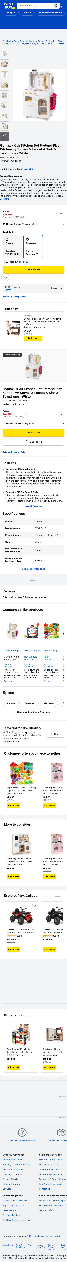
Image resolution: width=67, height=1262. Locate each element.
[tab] (11, 703)
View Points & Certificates (51, 1205)
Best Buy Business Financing (16, 1220)
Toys (40, 41)
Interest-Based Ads (40, 1246)
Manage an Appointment (51, 1174)
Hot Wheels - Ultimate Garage (31, 658)
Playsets (25, 43)
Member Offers (46, 1210)
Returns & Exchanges (13, 1169)
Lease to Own (9, 1210)
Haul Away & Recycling (50, 1184)
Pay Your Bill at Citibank (14, 1205)
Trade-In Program (11, 1184)
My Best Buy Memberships (52, 1200)
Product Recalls (10, 1179)
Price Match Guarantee (14, 1174)
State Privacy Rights (51, 1247)
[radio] (12, 246)
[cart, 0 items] (60, 6)
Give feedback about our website (45, 1236)
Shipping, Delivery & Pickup (16, 1164)
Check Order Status (12, 1159)
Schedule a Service (48, 1169)
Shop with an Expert (49, 1164)
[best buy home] (9, 6)
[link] (15, 936)
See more (4, 199)
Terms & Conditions (20, 1246)
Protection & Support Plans (52, 1179)
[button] (11, 13)
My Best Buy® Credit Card (15, 1200)
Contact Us (44, 1188)
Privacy (31, 1245)
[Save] (5, 277)
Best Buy (7, 41)
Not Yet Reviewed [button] (8, 665)
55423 (24, 261)
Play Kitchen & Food (42, 43)
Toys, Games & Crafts (24, 41)
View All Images (12, 650)
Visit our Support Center (51, 1159)
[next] (60, 856)
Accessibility (8, 1245)
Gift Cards (7, 1188)
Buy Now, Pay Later (12, 1215)
